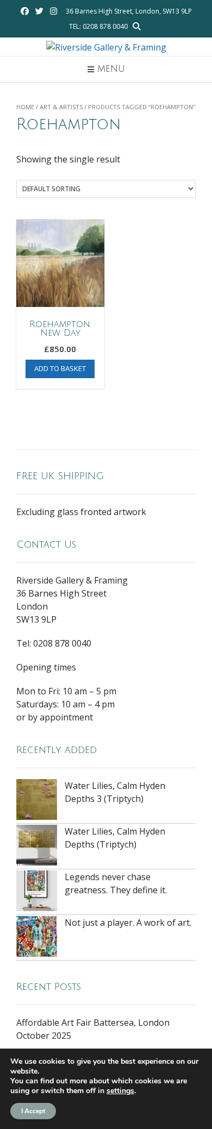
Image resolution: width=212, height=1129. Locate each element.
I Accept (33, 1111)
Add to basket (60, 368)
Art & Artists (61, 107)
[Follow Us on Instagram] (53, 11)
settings (120, 1091)
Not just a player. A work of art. (128, 923)
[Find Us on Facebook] (25, 11)
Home (25, 107)
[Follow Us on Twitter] (39, 11)
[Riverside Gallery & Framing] (106, 47)
